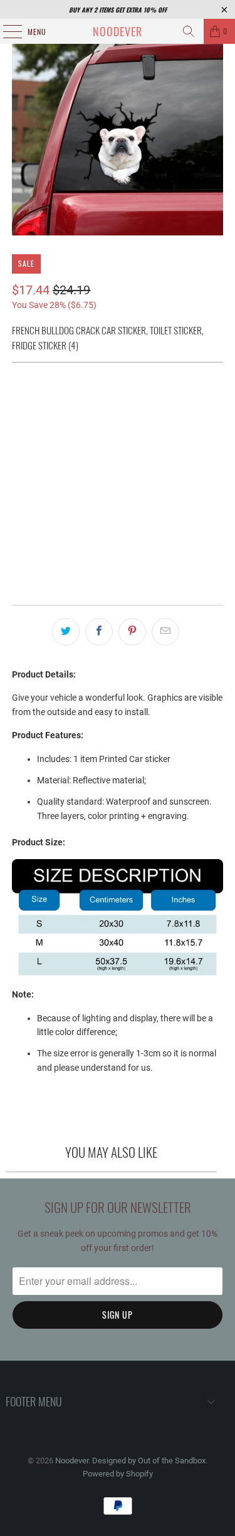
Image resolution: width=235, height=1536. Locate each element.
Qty (18, 493)
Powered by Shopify (118, 1473)
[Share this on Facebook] (99, 632)
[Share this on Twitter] (66, 632)
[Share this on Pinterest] (132, 632)
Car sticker (44, 404)
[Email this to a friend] (165, 632)
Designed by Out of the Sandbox (149, 1460)
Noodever (117, 31)
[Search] (189, 31)
